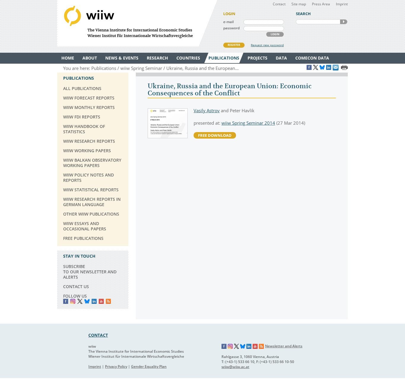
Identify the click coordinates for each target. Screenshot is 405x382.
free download (215, 135)
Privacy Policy (116, 366)
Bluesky (87, 301)
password (231, 28)
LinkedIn (94, 301)
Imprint (342, 4)
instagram (72, 301)
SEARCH (343, 22)
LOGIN (275, 34)
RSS (108, 301)
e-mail (228, 21)
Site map (298, 4)
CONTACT (98, 335)
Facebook (65, 301)
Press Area (321, 4)
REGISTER (234, 45)
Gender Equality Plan (149, 366)
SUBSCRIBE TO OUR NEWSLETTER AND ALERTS (90, 272)
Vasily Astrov (207, 110)
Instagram (230, 346)
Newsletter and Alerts (283, 346)
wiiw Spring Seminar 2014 (248, 123)
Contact (279, 4)
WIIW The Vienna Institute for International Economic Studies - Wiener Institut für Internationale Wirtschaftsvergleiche (137, 23)
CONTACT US (76, 286)
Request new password (267, 45)
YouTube (101, 301)
